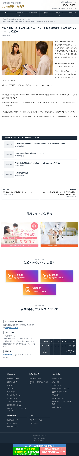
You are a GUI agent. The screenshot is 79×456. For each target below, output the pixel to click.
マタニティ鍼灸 (12, 423)
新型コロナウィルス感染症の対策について (16, 409)
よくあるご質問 (12, 398)
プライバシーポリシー (37, 420)
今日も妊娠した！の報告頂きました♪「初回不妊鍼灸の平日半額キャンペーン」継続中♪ (28, 21)
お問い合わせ (34, 423)
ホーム (6, 13)
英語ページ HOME (13, 378)
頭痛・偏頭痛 (56, 407)
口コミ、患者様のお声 (14, 402)
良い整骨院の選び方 (13, 395)
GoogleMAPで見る (11, 327)
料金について (11, 388)
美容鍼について (57, 378)
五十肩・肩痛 (56, 385)
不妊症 (28, 19)
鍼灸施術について (35, 378)
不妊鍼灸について (12, 420)
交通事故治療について (59, 392)
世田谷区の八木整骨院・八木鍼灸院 (13, 19)
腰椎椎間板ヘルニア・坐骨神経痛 (61, 403)
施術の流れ (10, 385)
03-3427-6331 (68, 5)
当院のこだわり (12, 382)
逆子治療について (12, 426)
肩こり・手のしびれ (58, 398)
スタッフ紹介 (11, 392)
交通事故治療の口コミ (14, 405)
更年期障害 (55, 395)
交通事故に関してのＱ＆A (60, 388)
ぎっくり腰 (55, 382)
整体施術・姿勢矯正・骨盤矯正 (39, 383)
